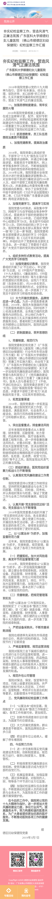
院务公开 (9, 21)
